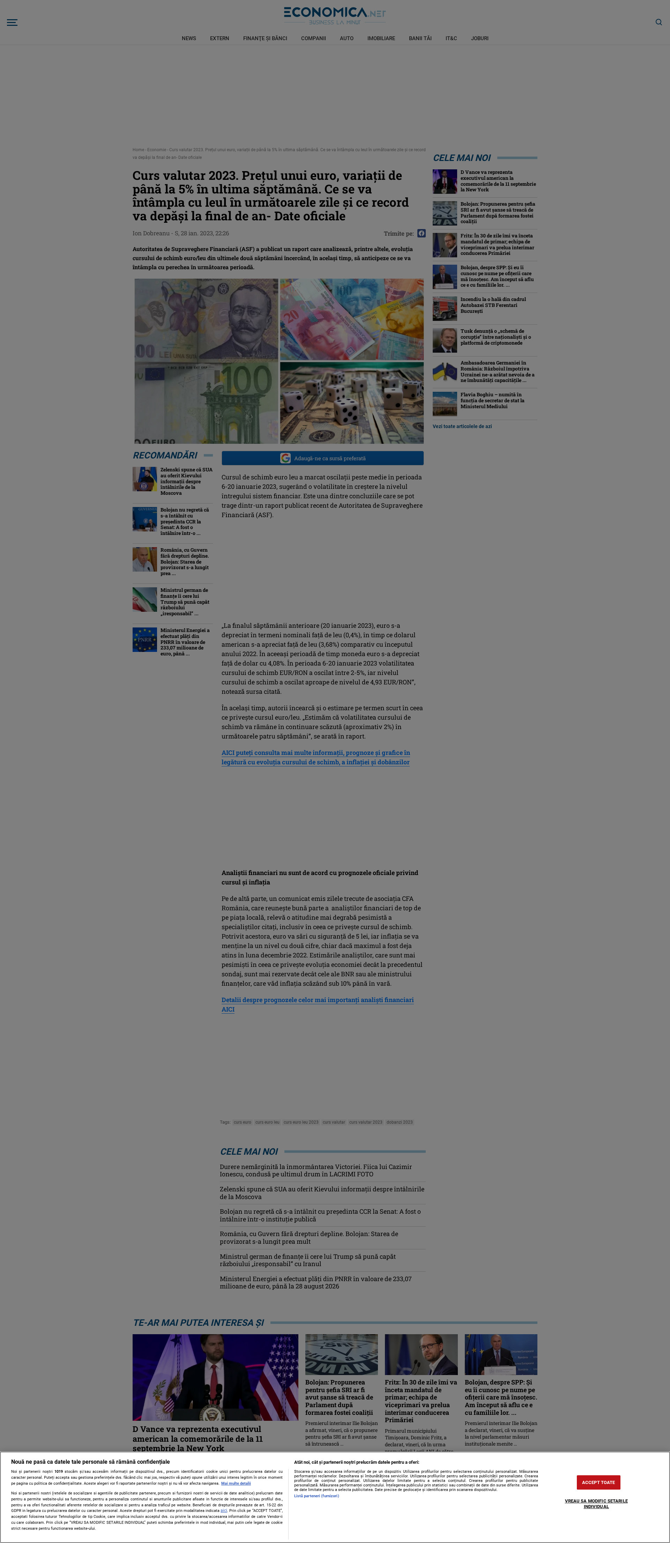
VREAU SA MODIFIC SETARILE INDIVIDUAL (596, 1504)
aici (224, 1510)
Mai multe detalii (236, 1483)
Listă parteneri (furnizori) (316, 1496)
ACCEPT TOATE (598, 1482)
